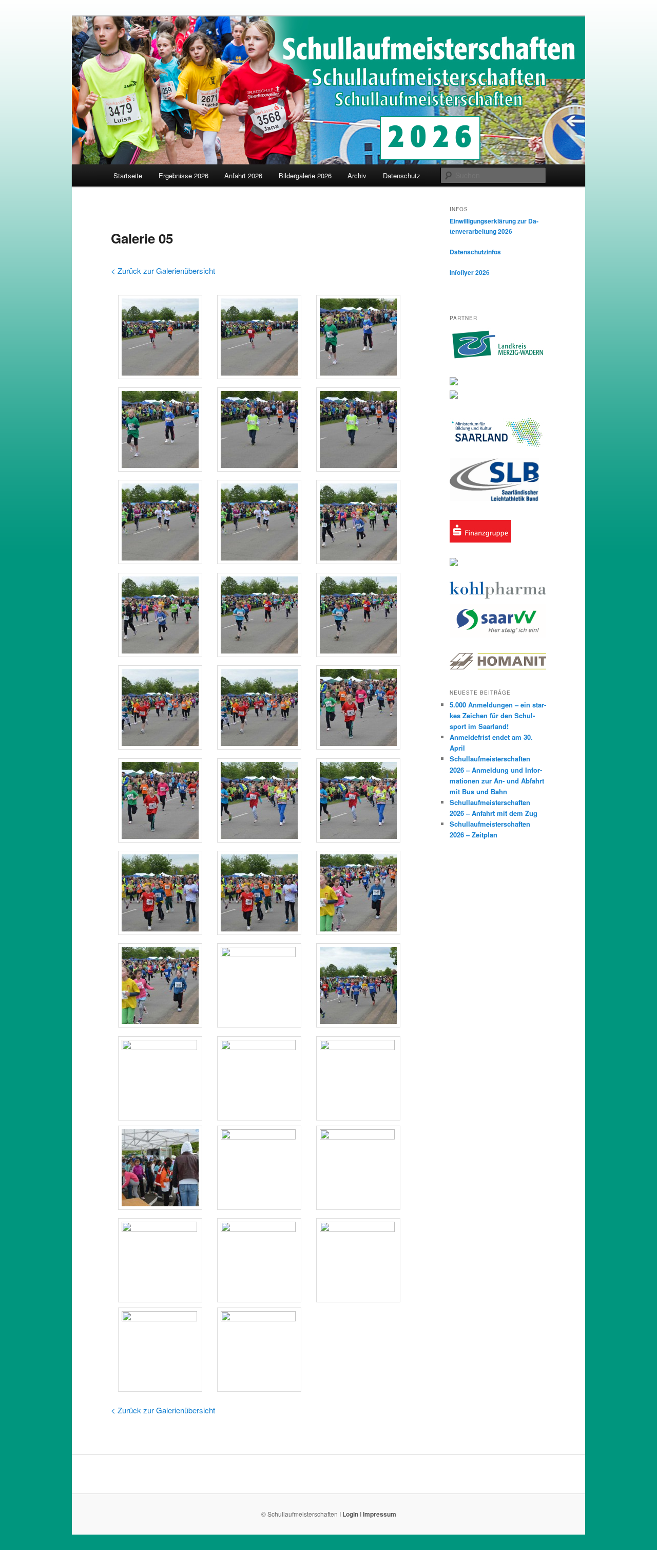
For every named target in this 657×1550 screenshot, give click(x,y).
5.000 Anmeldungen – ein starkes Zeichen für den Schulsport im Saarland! (498, 715)
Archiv (356, 175)
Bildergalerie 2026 (305, 175)
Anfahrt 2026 (243, 175)
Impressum (379, 1514)
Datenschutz (401, 175)
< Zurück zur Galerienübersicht (163, 270)
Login (350, 1514)
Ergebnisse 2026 (183, 175)
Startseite (127, 175)
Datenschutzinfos (475, 251)
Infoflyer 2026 (470, 272)
